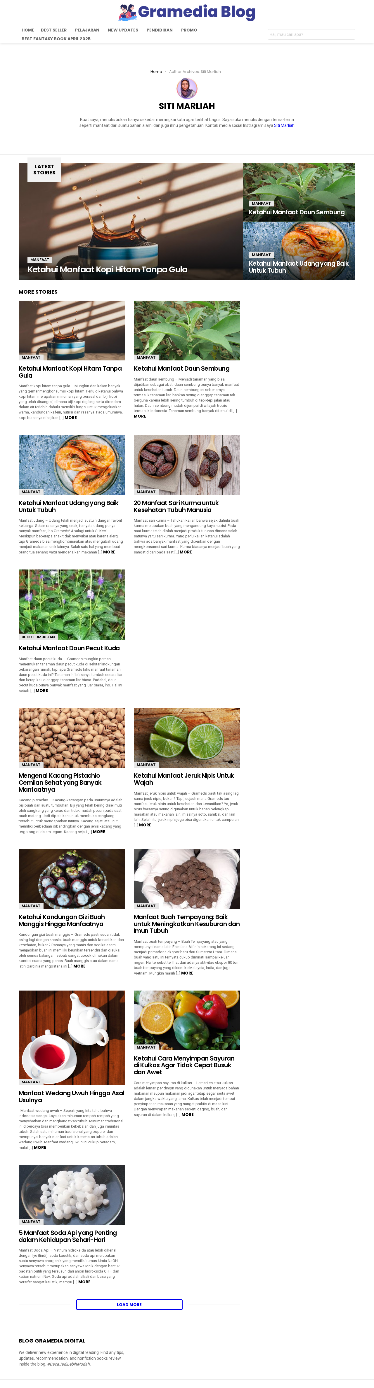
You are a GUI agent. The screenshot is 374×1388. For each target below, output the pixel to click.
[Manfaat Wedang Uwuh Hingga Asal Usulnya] (72, 1038)
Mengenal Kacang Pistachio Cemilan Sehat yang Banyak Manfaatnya (60, 782)
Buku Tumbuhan (38, 637)
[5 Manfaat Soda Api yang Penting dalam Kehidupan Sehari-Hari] (72, 1195)
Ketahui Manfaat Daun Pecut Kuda (69, 648)
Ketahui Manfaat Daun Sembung (182, 368)
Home (28, 30)
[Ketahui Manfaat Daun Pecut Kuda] (72, 604)
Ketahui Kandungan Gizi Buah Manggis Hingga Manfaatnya (62, 920)
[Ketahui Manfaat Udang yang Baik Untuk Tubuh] (299, 251)
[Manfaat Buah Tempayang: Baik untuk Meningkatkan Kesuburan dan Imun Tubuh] (187, 879)
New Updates (123, 30)
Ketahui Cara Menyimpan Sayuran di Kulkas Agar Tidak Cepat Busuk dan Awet (184, 1065)
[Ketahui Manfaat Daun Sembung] (299, 192)
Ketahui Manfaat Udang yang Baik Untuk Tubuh (69, 506)
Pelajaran (87, 30)
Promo (189, 30)
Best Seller (54, 30)
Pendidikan (160, 30)
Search (349, 35)
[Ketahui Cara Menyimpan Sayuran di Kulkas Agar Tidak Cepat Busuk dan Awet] (187, 1020)
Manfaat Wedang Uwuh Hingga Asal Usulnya (71, 1096)
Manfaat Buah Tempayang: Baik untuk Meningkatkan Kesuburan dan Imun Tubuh (187, 924)
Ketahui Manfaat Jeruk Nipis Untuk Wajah (184, 779)
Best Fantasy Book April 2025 (56, 39)
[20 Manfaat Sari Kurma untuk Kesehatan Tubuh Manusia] (187, 465)
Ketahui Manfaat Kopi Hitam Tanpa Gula (70, 372)
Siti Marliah (284, 125)
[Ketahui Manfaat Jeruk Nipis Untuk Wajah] (187, 738)
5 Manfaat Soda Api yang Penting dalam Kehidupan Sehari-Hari (68, 1236)
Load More (129, 1305)
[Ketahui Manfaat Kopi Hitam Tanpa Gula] (131, 221)
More (71, 417)
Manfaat (39, 259)
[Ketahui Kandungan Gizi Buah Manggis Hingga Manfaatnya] (72, 879)
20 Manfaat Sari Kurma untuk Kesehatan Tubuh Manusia (176, 506)
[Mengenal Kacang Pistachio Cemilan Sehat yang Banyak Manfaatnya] (72, 738)
